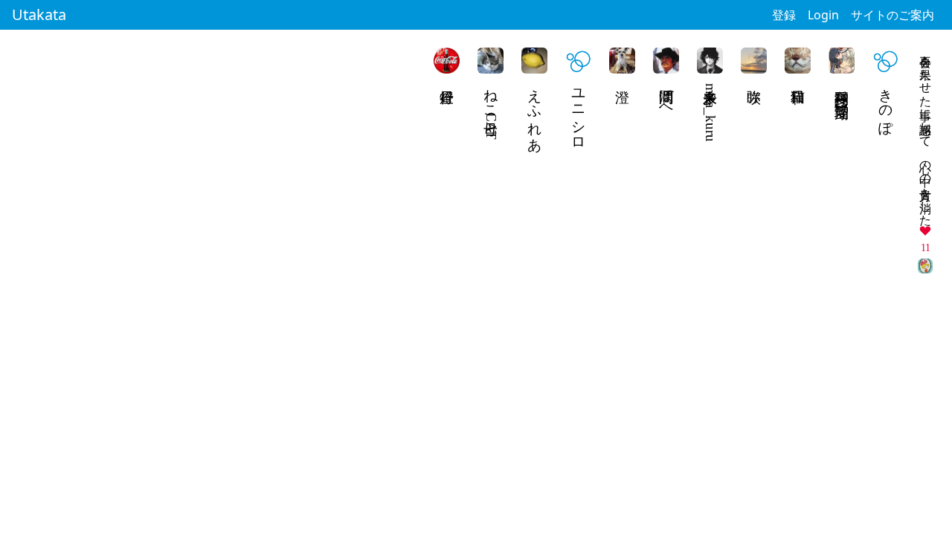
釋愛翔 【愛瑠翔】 (842, 87)
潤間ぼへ (667, 96)
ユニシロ (579, 112)
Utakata (39, 14)
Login (823, 15)
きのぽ (886, 104)
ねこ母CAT (491, 110)
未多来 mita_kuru (710, 111)
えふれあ (535, 112)
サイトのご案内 (892, 15)
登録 (784, 15)
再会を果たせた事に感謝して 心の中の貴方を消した (925, 134)
